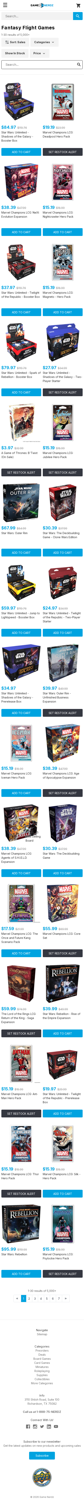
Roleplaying (42, 1371)
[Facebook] (28, 1427)
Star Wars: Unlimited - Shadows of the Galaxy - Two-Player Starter (62, 377)
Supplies (42, 1375)
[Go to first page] (17, 1298)
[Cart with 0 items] (78, 6)
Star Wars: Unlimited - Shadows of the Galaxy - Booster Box (17, 136)
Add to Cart (21, 152)
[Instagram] (35, 1427)
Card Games (42, 1362)
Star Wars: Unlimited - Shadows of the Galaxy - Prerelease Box (17, 697)
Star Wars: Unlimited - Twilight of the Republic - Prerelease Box (62, 1098)
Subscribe (42, 1455)
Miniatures (42, 1367)
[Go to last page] (66, 1298)
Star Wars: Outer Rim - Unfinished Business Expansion (57, 697)
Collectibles (42, 1379)
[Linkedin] (49, 1427)
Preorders (42, 1350)
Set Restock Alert (63, 152)
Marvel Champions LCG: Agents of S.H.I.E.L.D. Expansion (16, 857)
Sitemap (42, 1334)
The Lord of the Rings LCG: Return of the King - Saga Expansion (18, 1018)
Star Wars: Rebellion (14, 1254)
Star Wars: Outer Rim (14, 533)
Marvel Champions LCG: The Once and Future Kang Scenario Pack (19, 938)
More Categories (42, 1383)
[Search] (78, 16)
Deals (42, 1354)
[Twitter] (42, 1427)
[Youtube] (56, 1427)
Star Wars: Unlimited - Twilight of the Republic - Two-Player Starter (62, 617)
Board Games (42, 1358)
